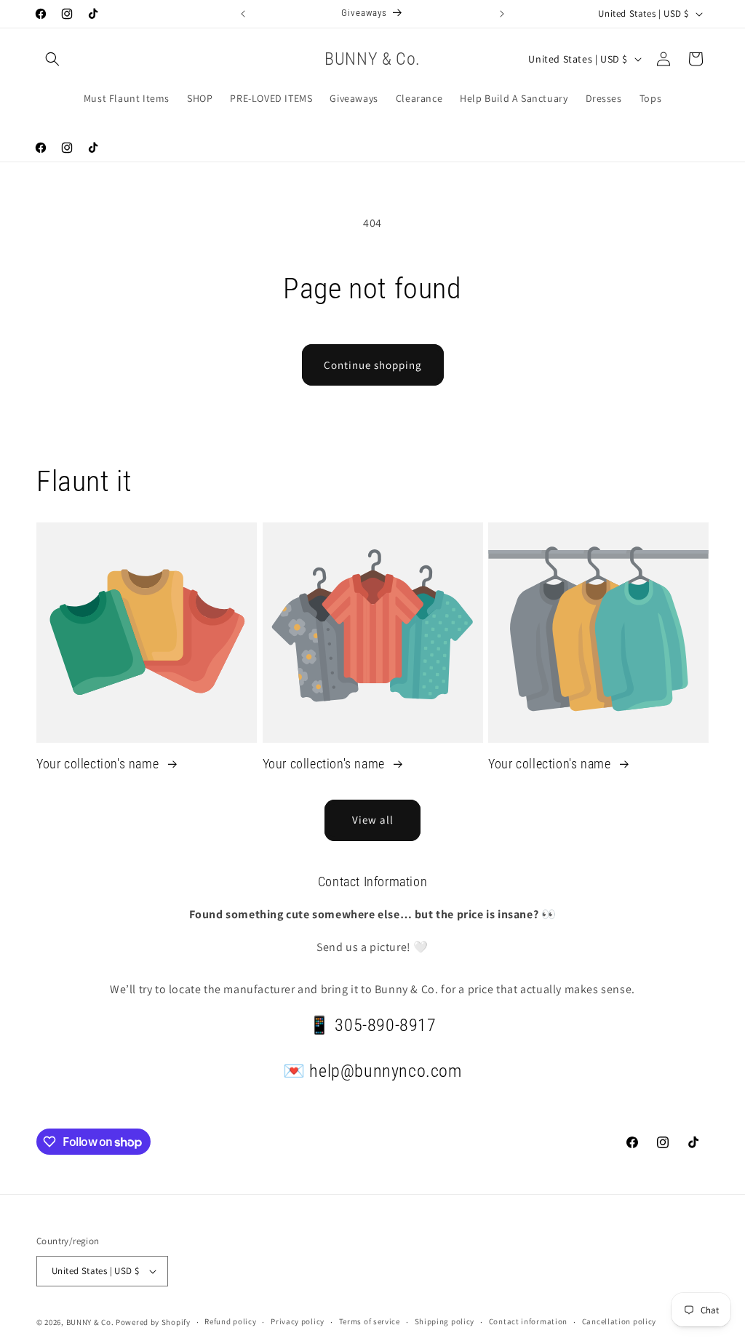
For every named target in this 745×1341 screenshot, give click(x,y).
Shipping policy (445, 1321)
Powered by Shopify (153, 1322)
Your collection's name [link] (99, 763)
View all (373, 820)
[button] (52, 59)
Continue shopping (373, 365)
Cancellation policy (619, 1321)
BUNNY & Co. (90, 1322)
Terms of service (369, 1321)
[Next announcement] (502, 14)
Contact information (528, 1321)
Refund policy (230, 1321)
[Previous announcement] (243, 14)
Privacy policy (297, 1321)
